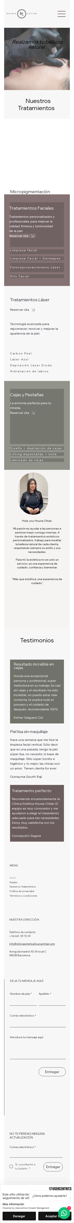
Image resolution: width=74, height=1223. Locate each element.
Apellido (45, 994)
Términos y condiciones (23, 895)
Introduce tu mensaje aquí (26, 1037)
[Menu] (62, 14)
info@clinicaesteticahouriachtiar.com (32, 943)
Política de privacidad (22, 891)
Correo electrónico (23, 1015)
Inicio (13, 877)
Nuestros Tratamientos (23, 886)
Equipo (14, 882)
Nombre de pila (21, 994)
